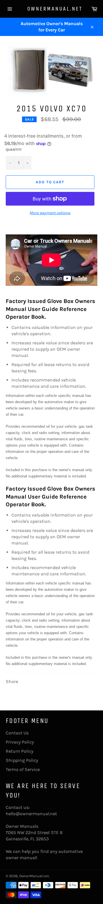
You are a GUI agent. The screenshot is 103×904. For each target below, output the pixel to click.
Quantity (14, 150)
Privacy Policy (20, 742)
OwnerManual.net (51, 8)
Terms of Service (23, 769)
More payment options (50, 212)
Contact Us (17, 733)
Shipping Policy (22, 760)
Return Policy (19, 751)
